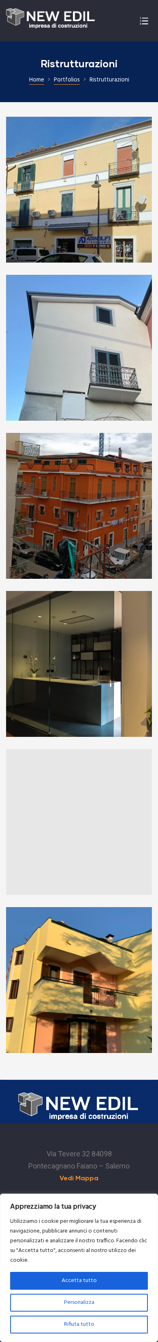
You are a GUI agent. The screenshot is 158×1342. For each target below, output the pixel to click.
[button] (79, 1178)
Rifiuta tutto (79, 1324)
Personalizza (79, 1302)
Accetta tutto (79, 1280)
